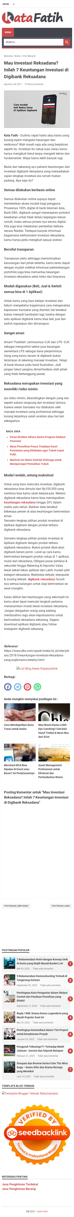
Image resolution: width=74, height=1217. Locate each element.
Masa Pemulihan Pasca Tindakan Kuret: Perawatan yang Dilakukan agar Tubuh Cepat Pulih (37, 450)
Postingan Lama (61, 906)
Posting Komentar (34, 84)
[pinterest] (27, 687)
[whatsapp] (37, 687)
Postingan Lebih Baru (16, 906)
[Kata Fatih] (32, 18)
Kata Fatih (42, 1211)
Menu (8, 32)
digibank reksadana (41, 579)
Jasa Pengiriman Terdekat (20, 1184)
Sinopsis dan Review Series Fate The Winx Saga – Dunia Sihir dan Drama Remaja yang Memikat (42, 1067)
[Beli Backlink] (37, 668)
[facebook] (8, 687)
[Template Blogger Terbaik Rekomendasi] (30, 1093)
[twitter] (17, 687)
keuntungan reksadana (20, 502)
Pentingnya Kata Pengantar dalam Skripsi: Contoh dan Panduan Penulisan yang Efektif (42, 996)
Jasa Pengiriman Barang (19, 1189)
